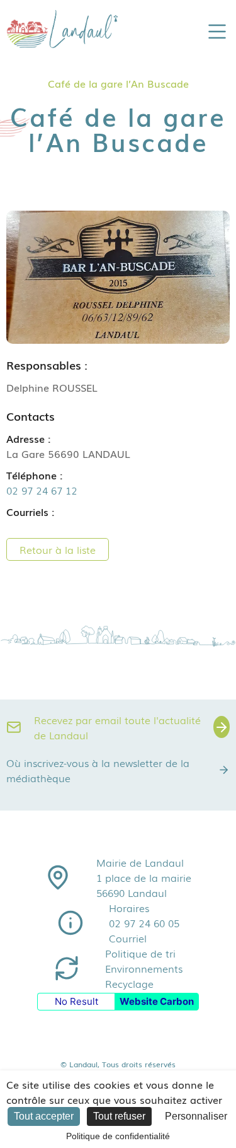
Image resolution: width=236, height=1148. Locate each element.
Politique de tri (140, 953)
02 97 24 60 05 (144, 922)
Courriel (128, 938)
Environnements (144, 968)
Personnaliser (196, 1116)
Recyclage (129, 983)
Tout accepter (44, 1116)
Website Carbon (157, 1001)
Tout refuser (119, 1116)
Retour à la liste (58, 549)
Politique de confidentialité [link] (118, 1136)
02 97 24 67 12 (41, 490)
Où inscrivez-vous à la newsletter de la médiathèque (97, 770)
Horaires (129, 907)
